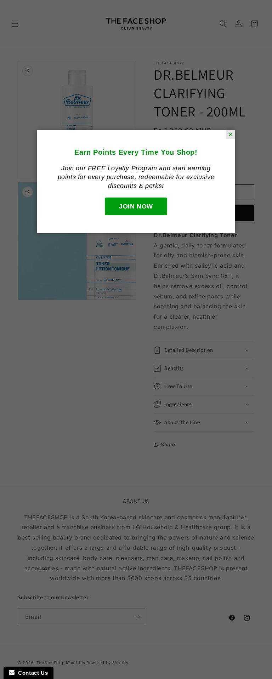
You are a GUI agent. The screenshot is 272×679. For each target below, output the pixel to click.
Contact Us (31, 673)
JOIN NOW (136, 206)
